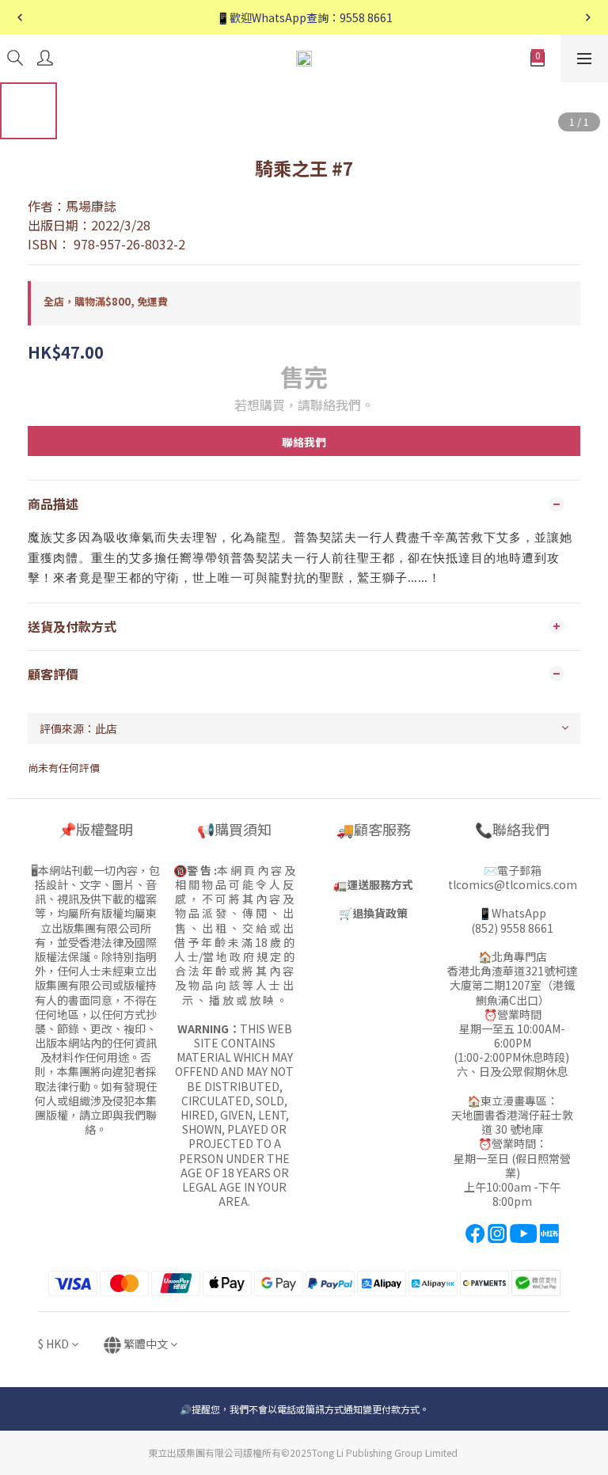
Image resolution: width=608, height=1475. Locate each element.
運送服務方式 (380, 884)
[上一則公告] (20, 17)
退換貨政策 (380, 913)
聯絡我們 (304, 442)
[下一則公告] (588, 17)
